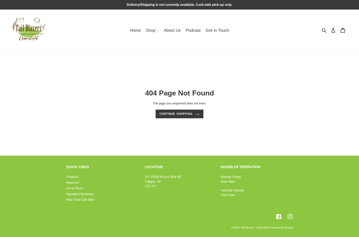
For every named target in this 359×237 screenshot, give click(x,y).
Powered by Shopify (281, 227)
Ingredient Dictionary (80, 194)
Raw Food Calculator (80, 199)
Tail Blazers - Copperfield (255, 227)
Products (72, 176)
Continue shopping (176, 113)
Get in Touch (74, 188)
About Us (72, 182)
